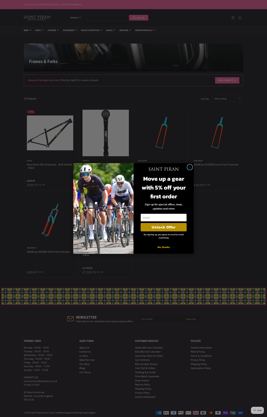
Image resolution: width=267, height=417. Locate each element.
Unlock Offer (164, 227)
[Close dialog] (190, 167)
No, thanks (164, 247)
